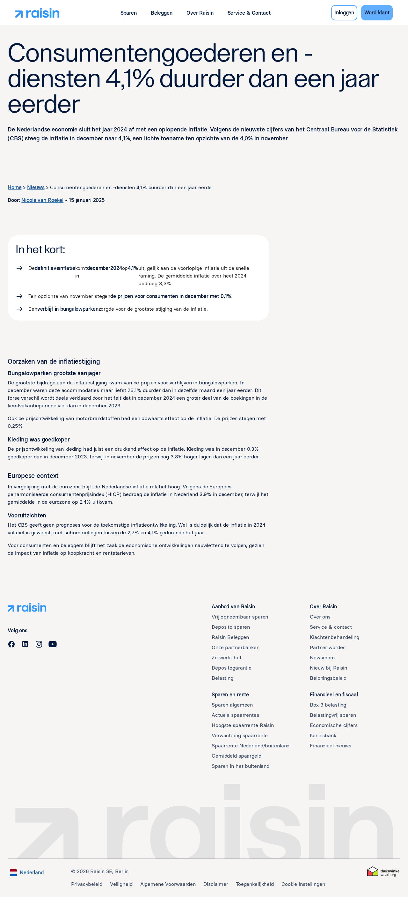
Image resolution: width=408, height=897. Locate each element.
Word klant (377, 13)
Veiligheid (121, 884)
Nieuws (35, 187)
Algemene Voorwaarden (168, 884)
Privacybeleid (86, 884)
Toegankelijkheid (255, 884)
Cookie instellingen (303, 884)
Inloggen (344, 13)
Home (15, 187)
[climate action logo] (383, 871)
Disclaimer (215, 884)
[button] (128, 12)
